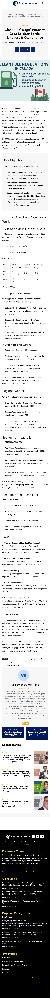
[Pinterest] (27, 49)
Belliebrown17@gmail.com (26, 872)
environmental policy (14, 623)
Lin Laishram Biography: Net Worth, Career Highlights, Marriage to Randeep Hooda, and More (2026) (16, 758)
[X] (22, 49)
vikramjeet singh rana (17, 43)
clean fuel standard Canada (34, 662)
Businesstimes (9, 855)
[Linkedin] (27, 723)
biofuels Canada (14, 659)
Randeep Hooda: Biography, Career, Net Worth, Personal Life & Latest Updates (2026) (16, 773)
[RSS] (42, 836)
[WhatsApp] (33, 49)
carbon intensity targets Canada (32, 659)
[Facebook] (17, 49)
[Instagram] (23, 723)
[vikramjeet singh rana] (25, 675)
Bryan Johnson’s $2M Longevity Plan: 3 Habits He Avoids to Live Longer (37, 735)
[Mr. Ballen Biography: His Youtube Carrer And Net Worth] (41, 787)
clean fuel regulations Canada (13, 662)
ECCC (12, 287)
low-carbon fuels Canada (11, 665)
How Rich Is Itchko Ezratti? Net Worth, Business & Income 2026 (15, 803)
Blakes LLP (9, 466)
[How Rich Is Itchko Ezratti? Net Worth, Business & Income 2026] (41, 803)
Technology (19, 15)
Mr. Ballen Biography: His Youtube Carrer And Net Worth (15, 788)
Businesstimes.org (38, 978)
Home (10, 15)
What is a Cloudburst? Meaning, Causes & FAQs (13, 734)
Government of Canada (12, 148)
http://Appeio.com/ (25, 688)
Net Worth (6, 753)
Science (29, 15)
